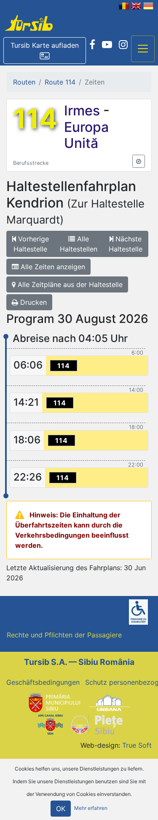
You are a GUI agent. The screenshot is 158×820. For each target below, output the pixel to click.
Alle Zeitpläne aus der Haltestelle (69, 284)
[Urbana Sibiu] (109, 702)
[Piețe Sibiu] (96, 723)
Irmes (83, 110)
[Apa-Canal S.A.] (50, 723)
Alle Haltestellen (78, 244)
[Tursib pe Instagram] (123, 45)
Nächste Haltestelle (125, 244)
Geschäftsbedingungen (43, 682)
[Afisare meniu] (143, 49)
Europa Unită (86, 135)
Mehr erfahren (90, 808)
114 (35, 119)
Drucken (32, 302)
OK (60, 808)
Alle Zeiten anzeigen (52, 266)
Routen (24, 82)
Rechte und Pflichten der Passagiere (64, 635)
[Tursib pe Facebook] (92, 45)
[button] (44, 50)
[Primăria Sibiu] (53, 702)
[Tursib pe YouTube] (107, 45)
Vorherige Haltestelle (31, 244)
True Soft (137, 745)
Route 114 (60, 82)
